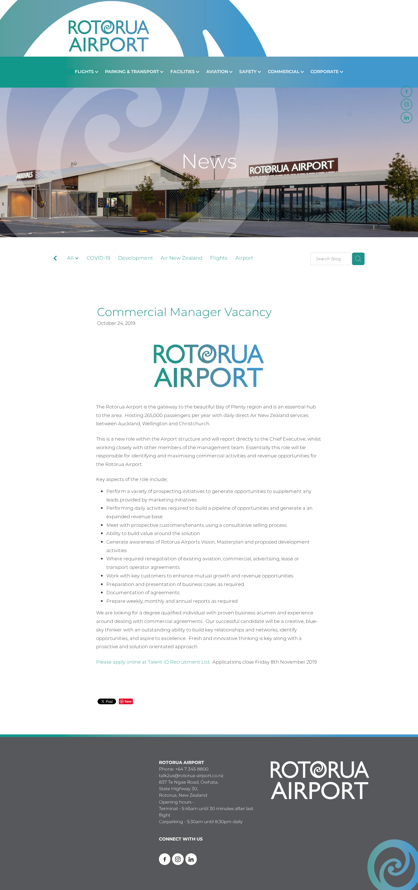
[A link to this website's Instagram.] (406, 104)
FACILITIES (183, 71)
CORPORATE (325, 71)
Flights (218, 258)
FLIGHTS (85, 71)
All (71, 258)
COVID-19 (98, 258)
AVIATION (217, 71)
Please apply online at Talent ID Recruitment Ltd (152, 662)
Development (135, 258)
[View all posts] (55, 259)
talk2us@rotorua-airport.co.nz (191, 775)
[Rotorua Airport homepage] (209, 28)
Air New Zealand (181, 258)
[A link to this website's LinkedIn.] (406, 117)
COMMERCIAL (284, 71)
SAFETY (248, 71)
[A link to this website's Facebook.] (406, 91)
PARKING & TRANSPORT (132, 71)
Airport (244, 258)
